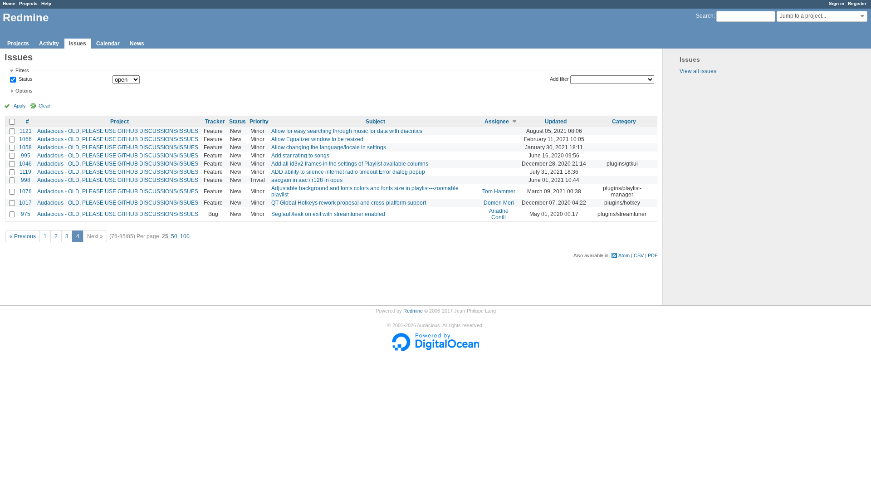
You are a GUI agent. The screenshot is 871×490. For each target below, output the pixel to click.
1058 (25, 147)
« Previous (23, 236)
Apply (20, 105)
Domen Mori (499, 203)
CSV (639, 255)
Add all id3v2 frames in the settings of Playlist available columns (349, 164)
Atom (624, 255)
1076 (25, 191)
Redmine (413, 311)
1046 (25, 164)
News (137, 43)
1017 (25, 203)
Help (46, 3)
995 (25, 155)
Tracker (215, 121)
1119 (25, 172)
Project (119, 121)
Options (24, 90)
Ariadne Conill (499, 214)
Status (25, 79)
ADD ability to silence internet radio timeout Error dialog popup (348, 172)
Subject (375, 121)
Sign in (836, 3)
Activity (49, 43)
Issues (77, 43)
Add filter (559, 79)
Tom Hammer (498, 191)
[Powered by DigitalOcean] (435, 349)
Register (857, 3)
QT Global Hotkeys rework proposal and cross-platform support (348, 203)
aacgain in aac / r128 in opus (307, 180)
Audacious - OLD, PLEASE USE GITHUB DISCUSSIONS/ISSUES (117, 131)
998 (25, 180)
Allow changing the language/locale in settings (328, 147)
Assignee (496, 121)
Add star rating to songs (300, 155)
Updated (556, 121)
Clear (44, 105)
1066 (25, 139)
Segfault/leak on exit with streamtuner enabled (328, 214)
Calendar (108, 43)
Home (9, 3)
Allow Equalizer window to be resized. (318, 139)
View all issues (698, 71)
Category (624, 121)
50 (174, 236)
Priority (259, 121)
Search (705, 16)
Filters (22, 70)
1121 (26, 131)
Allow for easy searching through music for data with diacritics (346, 131)
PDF (653, 255)
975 (25, 214)
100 (185, 236)
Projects (28, 3)
